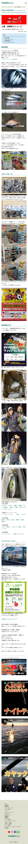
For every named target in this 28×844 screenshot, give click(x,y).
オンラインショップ (9, 812)
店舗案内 (7, 816)
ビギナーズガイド (8, 822)
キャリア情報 (7, 825)
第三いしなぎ (8, 509)
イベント (7, 810)
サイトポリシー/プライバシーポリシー (13, 826)
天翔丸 (22, 519)
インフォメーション (10, 42)
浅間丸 (17, 507)
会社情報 (7, 828)
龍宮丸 (3, 521)
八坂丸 (10, 505)
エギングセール (9, 39)
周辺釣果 (7, 37)
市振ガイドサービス (18, 534)
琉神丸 (8, 519)
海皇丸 (8, 527)
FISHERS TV (7, 815)
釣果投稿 (7, 818)
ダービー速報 (7, 819)
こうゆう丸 (14, 527)
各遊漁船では (8, 40)
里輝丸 (15, 505)
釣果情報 (7, 805)
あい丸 (23, 514)
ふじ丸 (3, 527)
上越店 (25, 31)
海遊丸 (17, 519)
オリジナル (7, 813)
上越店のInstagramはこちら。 (9, 619)
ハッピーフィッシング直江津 (9, 59)
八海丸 (17, 514)
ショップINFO (8, 809)
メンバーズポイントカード (10, 820)
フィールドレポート (9, 7)
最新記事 (7, 806)
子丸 (5, 528)
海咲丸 (20, 527)
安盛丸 (3, 519)
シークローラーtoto (7, 514)
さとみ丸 (3, 505)
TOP (3, 7)
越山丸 (12, 507)
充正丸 (13, 519)
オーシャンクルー (6, 534)
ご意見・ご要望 (8, 823)
